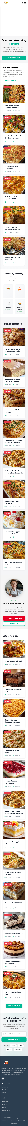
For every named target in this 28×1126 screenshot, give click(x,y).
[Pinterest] (2, 1078)
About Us (4, 1090)
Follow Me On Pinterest (14, 618)
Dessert (9, 1049)
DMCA (24, 1121)
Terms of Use (13, 1121)
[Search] (22, 3)
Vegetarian (18, 1049)
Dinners (3, 1107)
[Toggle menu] (25, 3)
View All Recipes (10, 80)
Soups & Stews (5, 1110)
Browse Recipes (15, 57)
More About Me (14, 623)
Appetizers (4, 1102)
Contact (3, 1093)
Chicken (13, 1045)
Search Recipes (13, 1039)
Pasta (20, 1045)
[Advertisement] (14, 21)
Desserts (4, 1104)
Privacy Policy (5, 1121)
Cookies (20, 1121)
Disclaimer (14, 1123)
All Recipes (4, 1087)
